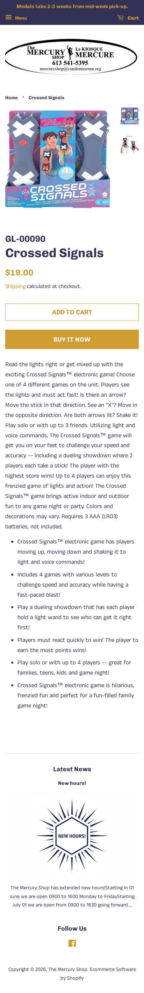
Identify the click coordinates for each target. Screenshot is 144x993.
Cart (133, 18)
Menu (20, 18)
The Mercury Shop (67, 969)
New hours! (72, 783)
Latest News (72, 769)
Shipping (15, 286)
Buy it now (72, 339)
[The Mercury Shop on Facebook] (72, 945)
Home (11, 97)
